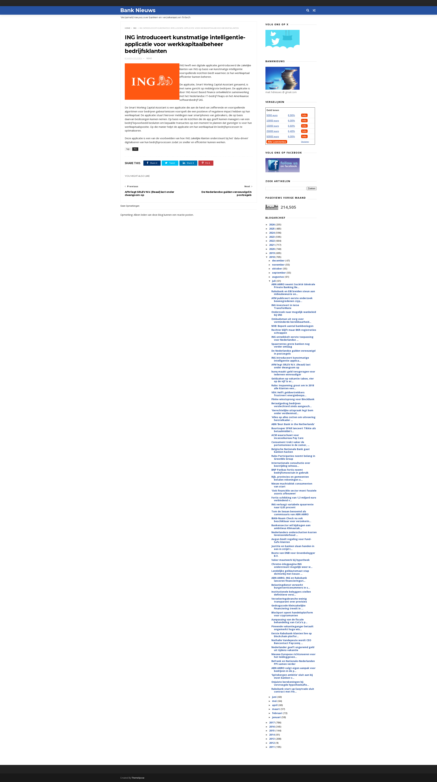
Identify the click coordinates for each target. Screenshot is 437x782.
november (278, 264)
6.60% (291, 125)
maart (276, 709)
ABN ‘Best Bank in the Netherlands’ (293, 424)
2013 (272, 738)
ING (135, 28)
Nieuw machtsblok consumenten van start (291, 485)
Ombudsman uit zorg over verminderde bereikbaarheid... (291, 320)
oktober (277, 268)
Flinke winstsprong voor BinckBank (292, 399)
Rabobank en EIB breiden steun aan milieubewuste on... (293, 293)
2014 (272, 734)
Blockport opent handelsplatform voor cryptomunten (292, 614)
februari (277, 713)
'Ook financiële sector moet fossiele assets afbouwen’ (293, 492)
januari (276, 717)
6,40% (291, 131)
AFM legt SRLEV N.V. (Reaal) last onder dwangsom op (291, 366)
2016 (272, 726)
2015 (272, 730)
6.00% (291, 120)
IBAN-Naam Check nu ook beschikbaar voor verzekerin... (291, 520)
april (275, 705)
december (278, 260)
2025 (272, 228)
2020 (272, 249)
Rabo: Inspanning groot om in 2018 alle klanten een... (292, 387)
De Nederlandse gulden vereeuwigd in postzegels (293, 352)
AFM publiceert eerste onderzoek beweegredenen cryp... (292, 299)
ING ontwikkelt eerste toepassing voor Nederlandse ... (292, 338)
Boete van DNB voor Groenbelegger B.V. (293, 554)
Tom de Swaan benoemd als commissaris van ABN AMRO (290, 513)
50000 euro (272, 136)
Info (304, 115)
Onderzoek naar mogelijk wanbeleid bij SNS (293, 313)
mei (274, 701)
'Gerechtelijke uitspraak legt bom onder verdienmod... (292, 412)
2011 (272, 747)
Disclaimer (305, 142)
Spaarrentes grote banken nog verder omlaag (290, 345)
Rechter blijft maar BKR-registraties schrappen (293, 331)
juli (274, 280)
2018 (272, 257)
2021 (272, 244)
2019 (272, 253)
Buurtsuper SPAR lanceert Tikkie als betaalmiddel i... (293, 430)
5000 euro (272, 115)
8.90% (291, 115)
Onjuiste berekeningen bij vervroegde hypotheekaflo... (290, 683)
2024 (272, 232)
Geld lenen (272, 110)
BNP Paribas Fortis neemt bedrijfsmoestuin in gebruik (289, 471)
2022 (272, 240)
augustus (278, 276)
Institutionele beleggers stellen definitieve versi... (291, 593)
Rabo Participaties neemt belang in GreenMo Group (293, 457)
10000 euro (272, 120)
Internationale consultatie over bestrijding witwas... (290, 464)
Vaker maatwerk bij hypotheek (290, 560)
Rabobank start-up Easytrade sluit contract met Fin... (292, 690)
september (279, 272)
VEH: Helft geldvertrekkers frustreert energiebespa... (288, 394)
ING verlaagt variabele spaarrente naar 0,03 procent (292, 506)
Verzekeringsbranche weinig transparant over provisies (289, 600)
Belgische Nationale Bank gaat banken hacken (290, 450)
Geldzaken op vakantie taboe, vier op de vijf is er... (292, 380)
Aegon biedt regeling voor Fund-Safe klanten (291, 540)
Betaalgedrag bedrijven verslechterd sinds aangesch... (291, 405)
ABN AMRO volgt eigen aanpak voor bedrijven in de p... (293, 669)
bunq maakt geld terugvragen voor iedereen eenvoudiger (293, 373)
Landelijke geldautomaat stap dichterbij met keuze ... (290, 572)
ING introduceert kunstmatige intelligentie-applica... (290, 359)
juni (274, 696)
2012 (272, 742)
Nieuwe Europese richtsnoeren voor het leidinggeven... (293, 656)
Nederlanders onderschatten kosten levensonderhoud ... (294, 534)
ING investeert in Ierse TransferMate (285, 306)
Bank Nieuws (138, 10)
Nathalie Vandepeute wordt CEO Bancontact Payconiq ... (291, 642)
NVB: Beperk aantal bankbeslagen (292, 326)
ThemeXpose (138, 777)
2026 (272, 224)
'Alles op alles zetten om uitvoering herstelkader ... (293, 419)
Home (127, 28)
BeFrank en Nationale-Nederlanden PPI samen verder (293, 662)
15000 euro (272, 125)
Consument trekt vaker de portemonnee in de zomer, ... (290, 443)
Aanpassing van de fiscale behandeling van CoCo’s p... (289, 621)
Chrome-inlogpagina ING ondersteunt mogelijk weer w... (292, 565)
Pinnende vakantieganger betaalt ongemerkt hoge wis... (292, 628)
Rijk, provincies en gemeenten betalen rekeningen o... (290, 478)
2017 (272, 722)
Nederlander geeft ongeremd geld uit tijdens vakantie (292, 649)
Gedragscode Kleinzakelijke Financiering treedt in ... (288, 607)
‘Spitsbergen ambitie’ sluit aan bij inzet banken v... (292, 676)
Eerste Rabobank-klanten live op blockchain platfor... (291, 635)
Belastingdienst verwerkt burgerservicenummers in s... (290, 586)
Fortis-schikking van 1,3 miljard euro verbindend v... (293, 499)
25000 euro (272, 131)
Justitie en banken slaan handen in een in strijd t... (292, 547)
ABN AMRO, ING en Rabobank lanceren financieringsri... (289, 579)
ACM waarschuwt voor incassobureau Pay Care (287, 436)
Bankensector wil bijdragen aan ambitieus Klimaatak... (291, 527)
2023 (272, 236)
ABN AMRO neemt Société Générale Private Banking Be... (293, 286)
